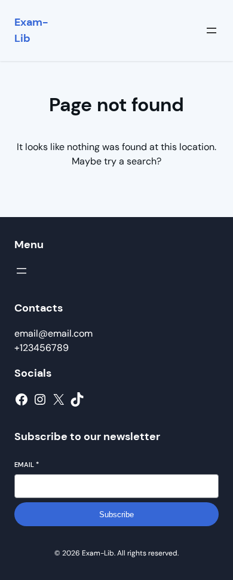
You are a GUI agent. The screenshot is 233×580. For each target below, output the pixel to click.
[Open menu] (211, 30)
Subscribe (116, 514)
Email (26, 464)
